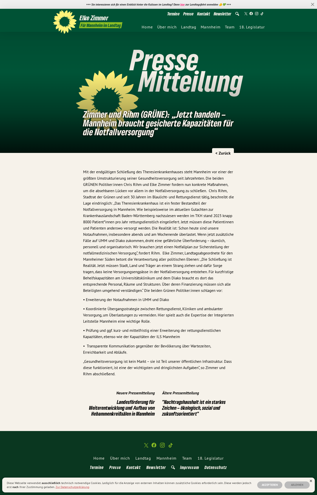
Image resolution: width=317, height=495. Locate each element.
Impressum (189, 467)
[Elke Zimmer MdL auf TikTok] (262, 13)
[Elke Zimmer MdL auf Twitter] (245, 13)
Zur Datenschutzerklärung (72, 487)
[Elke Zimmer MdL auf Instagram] (256, 13)
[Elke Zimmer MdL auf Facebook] (251, 13)
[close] (313, 4)
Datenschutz (216, 467)
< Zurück (223, 153)
